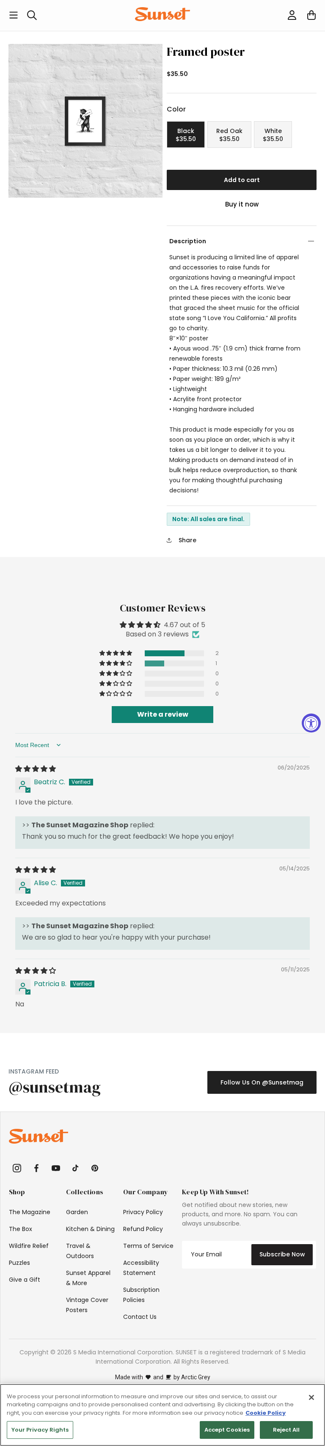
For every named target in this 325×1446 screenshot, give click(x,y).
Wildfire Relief (29, 1246)
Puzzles (19, 1262)
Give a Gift (24, 1279)
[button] (13, 15)
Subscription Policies (141, 1295)
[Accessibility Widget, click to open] (311, 723)
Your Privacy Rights (40, 1430)
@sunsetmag (54, 1087)
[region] (162, 1415)
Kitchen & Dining (90, 1229)
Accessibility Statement (141, 1267)
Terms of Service (148, 1246)
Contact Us (140, 1317)
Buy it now (242, 204)
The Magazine (29, 1212)
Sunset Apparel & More (88, 1278)
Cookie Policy (265, 1413)
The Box (20, 1229)
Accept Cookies (227, 1430)
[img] (35, 769)
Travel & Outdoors (80, 1251)
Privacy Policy (143, 1212)
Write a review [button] (162, 714)
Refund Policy (143, 1229)
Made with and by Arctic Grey (162, 1377)
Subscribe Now (282, 1254)
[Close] (311, 1397)
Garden (77, 1212)
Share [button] (187, 540)
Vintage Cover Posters (87, 1305)
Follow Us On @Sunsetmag (261, 1082)
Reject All (286, 1430)
